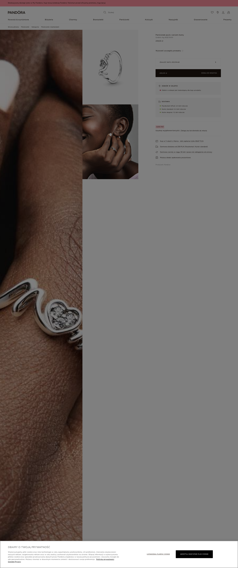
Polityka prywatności (105, 559)
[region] (119, 554)
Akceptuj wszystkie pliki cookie (194, 554)
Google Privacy (14, 562)
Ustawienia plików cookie (158, 554)
